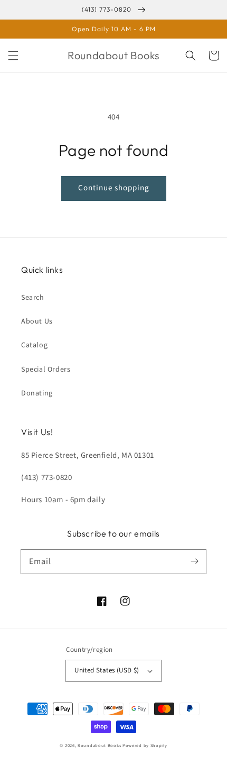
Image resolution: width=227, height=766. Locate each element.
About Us (37, 321)
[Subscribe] (194, 561)
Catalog (34, 345)
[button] (13, 55)
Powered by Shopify (144, 745)
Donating (37, 393)
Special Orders (45, 369)
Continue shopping (113, 187)
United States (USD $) (106, 670)
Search (32, 297)
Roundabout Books (99, 745)
